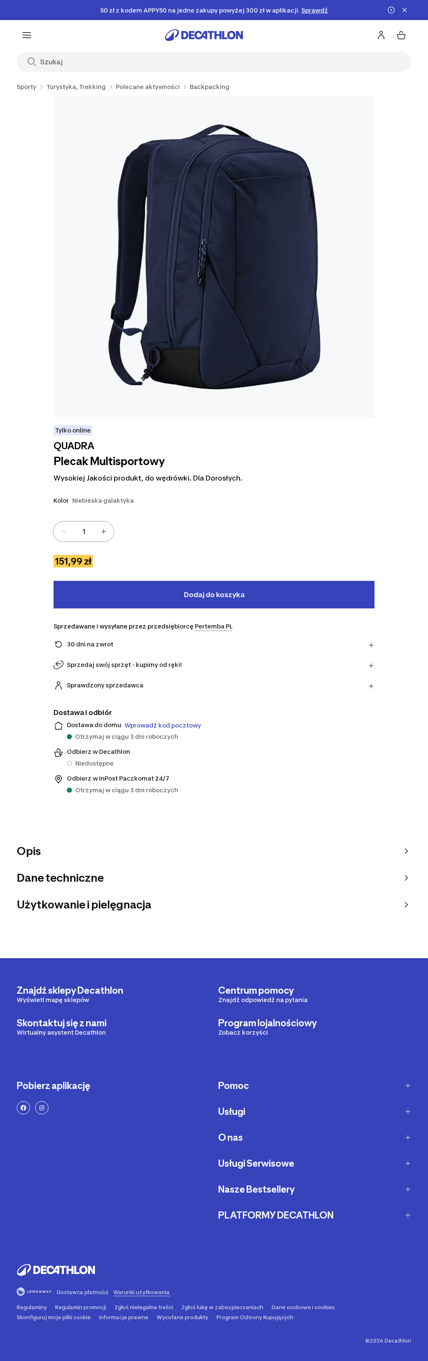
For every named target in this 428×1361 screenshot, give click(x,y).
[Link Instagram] (41, 1107)
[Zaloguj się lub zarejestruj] (381, 35)
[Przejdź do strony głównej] (204, 35)
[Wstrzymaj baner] (391, 10)
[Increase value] (104, 532)
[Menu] (27, 35)
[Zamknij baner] (404, 10)
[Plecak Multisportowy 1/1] (214, 256)
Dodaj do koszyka (214, 594)
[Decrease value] (64, 532)
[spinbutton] (84, 531)
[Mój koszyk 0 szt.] (401, 35)
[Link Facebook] (23, 1107)
